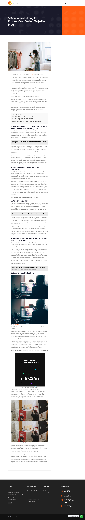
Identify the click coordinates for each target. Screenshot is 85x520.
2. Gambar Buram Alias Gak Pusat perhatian (23, 118)
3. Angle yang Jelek (17, 119)
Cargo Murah (20, 517)
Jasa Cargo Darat (32, 490)
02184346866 (67, 492)
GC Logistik (14, 517)
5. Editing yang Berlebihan (19, 122)
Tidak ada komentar (38, 74)
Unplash (17, 324)
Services (59, 3)
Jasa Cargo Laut (32, 492)
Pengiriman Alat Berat (33, 499)
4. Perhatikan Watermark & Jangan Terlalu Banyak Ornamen (27, 121)
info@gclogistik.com (69, 507)
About (52, 3)
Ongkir (45, 3)
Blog (65, 3)
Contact (71, 3)
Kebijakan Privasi (48, 495)
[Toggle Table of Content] (45, 115)
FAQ (45, 490)
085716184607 (67, 496)
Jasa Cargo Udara (32, 495)
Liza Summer (24, 466)
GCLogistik (26, 74)
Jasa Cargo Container (33, 497)
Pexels (31, 466)
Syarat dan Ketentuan (50, 492)
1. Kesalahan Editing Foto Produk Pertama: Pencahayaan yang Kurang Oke (29, 116)
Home (39, 3)
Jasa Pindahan (31, 501)
